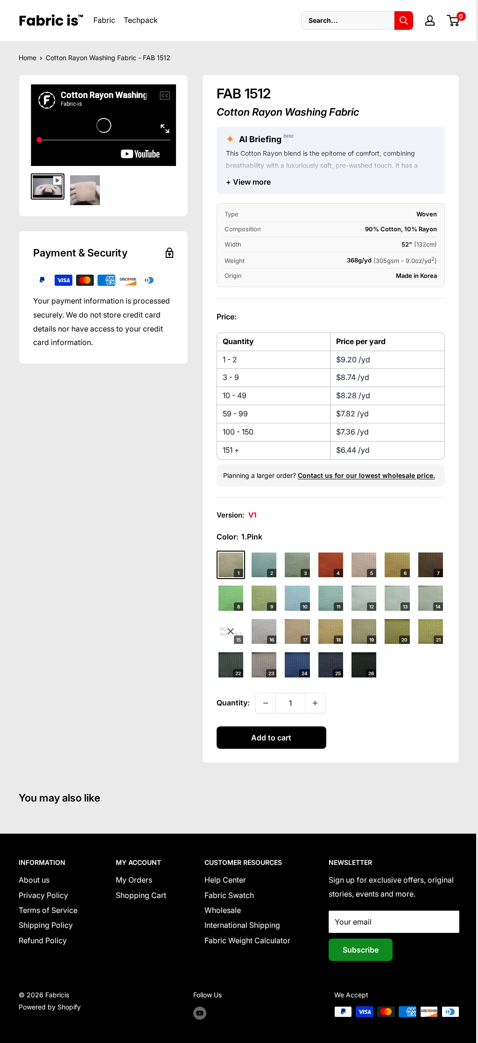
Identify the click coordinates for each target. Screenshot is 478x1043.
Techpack (141, 20)
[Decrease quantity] (265, 703)
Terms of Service (48, 910)
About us (34, 879)
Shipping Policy (46, 925)
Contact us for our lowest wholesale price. (366, 475)
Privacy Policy (43, 895)
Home (27, 58)
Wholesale (222, 910)
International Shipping (242, 925)
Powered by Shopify (50, 1007)
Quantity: (233, 702)
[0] (453, 20)
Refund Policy (43, 940)
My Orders (134, 879)
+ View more (248, 181)
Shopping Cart (141, 895)
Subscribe (361, 949)
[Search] (403, 20)
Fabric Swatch (229, 895)
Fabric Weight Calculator (247, 940)
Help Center (225, 879)
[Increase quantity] (315, 703)
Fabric (104, 20)
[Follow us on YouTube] (199, 1012)
